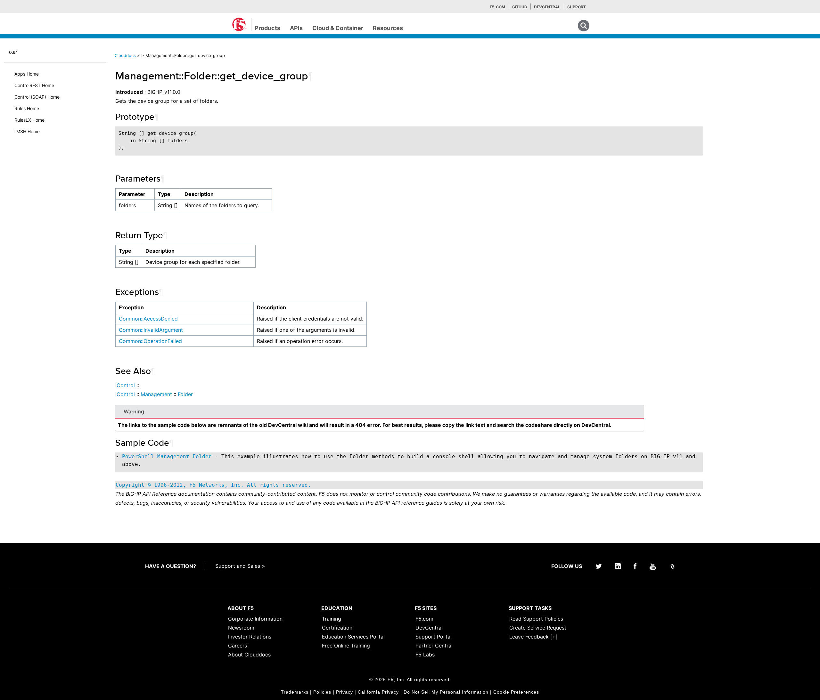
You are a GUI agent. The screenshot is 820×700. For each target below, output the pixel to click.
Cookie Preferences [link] (516, 692)
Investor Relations (249, 636)
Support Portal (433, 636)
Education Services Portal (353, 636)
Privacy (344, 692)
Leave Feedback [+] (533, 636)
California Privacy (378, 692)
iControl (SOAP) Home (36, 97)
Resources (388, 28)
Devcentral (547, 6)
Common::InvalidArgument (151, 330)
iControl (125, 385)
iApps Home (26, 74)
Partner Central (434, 645)
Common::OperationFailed (150, 341)
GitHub (519, 6)
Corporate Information (255, 618)
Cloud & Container (337, 28)
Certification (337, 627)
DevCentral (429, 627)
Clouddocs (125, 55)
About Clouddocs (249, 654)
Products (267, 28)
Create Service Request (537, 627)
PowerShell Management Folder (167, 456)
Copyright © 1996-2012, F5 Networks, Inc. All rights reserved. (213, 485)
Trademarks (294, 692)
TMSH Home (26, 131)
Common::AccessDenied (148, 318)
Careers (237, 645)
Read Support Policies (536, 618)
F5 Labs (425, 654)
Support (576, 6)
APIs (296, 28)
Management (156, 394)
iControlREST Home (33, 85)
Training (331, 618)
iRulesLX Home (29, 120)
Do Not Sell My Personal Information (446, 692)
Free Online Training (346, 645)
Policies (322, 692)
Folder (185, 394)
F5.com (497, 6)
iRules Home (26, 108)
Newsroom (241, 627)
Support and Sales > (240, 566)
